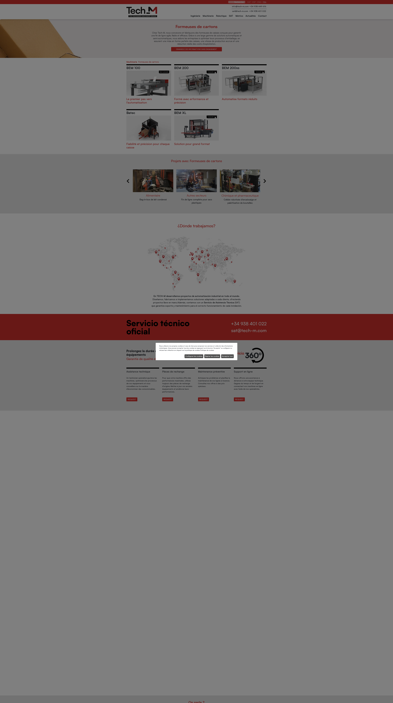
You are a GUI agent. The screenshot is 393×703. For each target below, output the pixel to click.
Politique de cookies (207, 350)
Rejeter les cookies (212, 356)
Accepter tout (227, 356)
